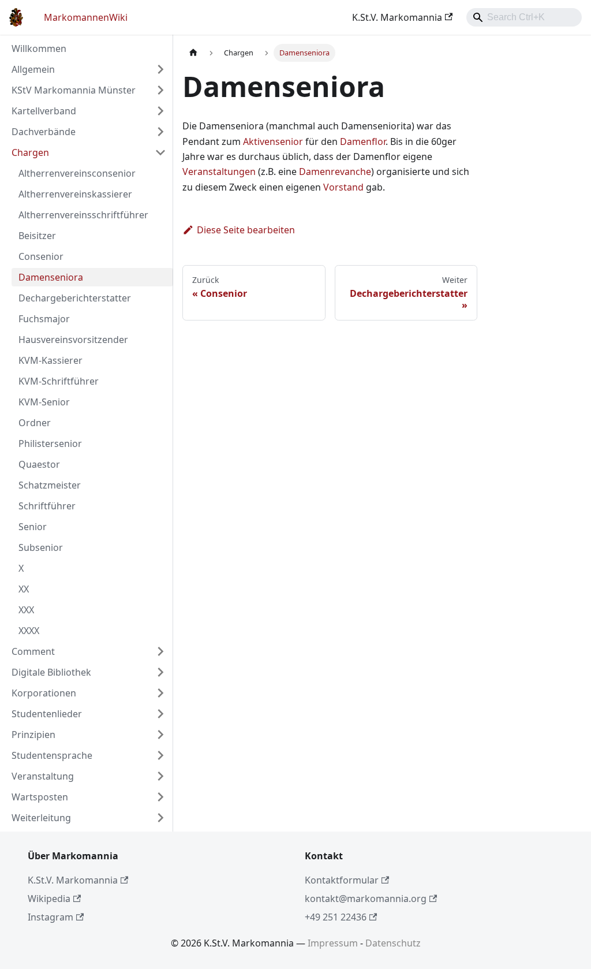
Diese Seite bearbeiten (246, 229)
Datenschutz (393, 943)
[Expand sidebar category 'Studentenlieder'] (160, 714)
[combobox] (524, 17)
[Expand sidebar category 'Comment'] (160, 651)
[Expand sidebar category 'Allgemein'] (160, 69)
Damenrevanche (335, 171)
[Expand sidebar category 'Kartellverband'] (160, 111)
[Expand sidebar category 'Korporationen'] (160, 693)
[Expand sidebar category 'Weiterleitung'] (160, 817)
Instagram (50, 917)
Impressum (333, 943)
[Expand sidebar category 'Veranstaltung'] (160, 776)
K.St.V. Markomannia (397, 17)
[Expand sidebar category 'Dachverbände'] (160, 131)
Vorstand (343, 187)
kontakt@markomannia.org (366, 898)
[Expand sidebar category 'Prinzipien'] (160, 734)
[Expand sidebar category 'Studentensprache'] (160, 755)
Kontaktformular (342, 880)
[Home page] (193, 53)
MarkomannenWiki (86, 17)
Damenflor (363, 141)
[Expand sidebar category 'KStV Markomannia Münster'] (160, 90)
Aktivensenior (273, 141)
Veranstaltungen (219, 171)
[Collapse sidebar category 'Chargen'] (160, 152)
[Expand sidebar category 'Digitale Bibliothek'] (160, 672)
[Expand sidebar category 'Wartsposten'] (160, 797)
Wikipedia (49, 898)
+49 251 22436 (335, 917)
